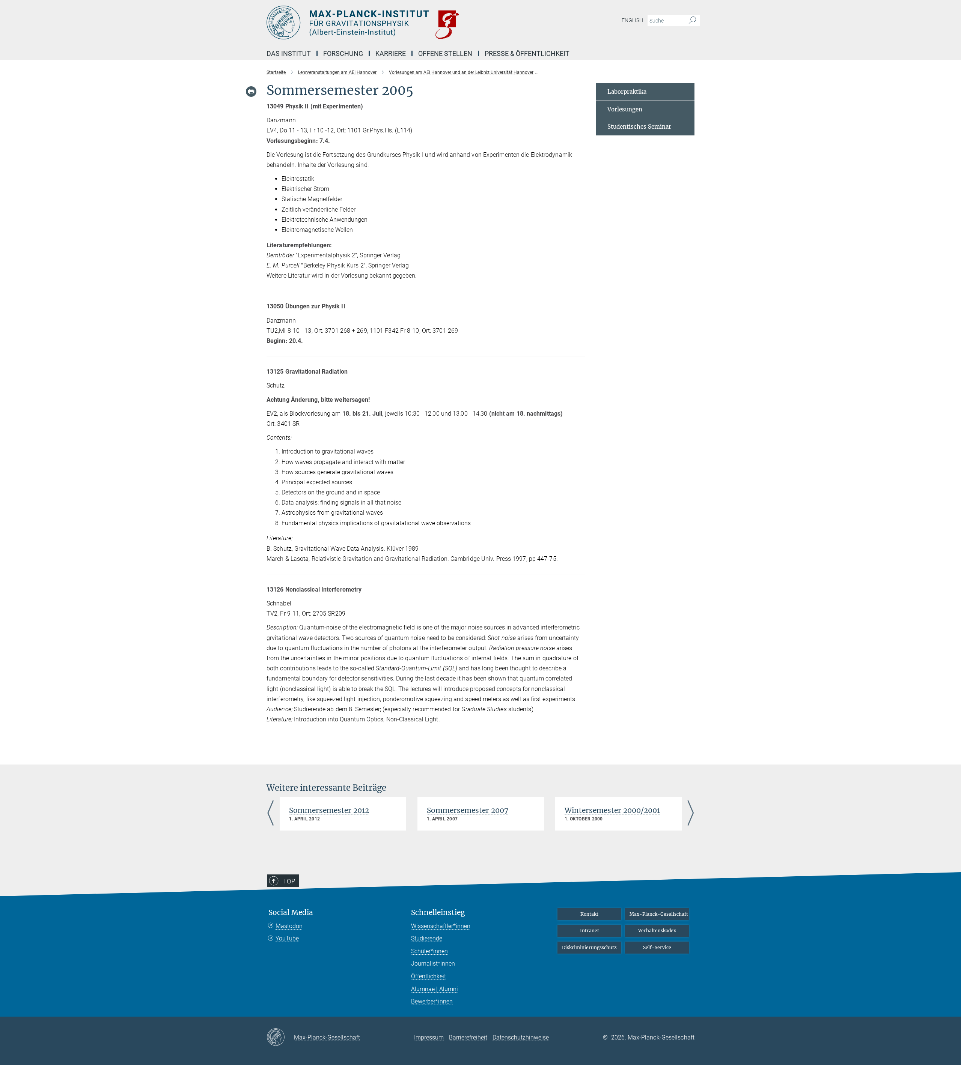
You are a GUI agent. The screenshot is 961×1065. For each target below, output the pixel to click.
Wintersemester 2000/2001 (612, 810)
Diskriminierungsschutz (589, 947)
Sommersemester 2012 (329, 810)
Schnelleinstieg (438, 912)
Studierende (426, 938)
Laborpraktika (626, 91)
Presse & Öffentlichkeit (527, 53)
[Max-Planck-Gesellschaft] (280, 1038)
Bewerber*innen (432, 1001)
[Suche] (692, 20)
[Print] (251, 91)
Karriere (390, 53)
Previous (270, 814)
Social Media (290, 912)
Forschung (343, 53)
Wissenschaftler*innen (440, 926)
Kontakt (589, 914)
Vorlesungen (624, 109)
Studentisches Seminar (639, 126)
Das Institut (289, 53)
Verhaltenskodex (657, 930)
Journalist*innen (433, 963)
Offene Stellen (445, 53)
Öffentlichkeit (428, 976)
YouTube (287, 938)
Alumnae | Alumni (434, 989)
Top (289, 881)
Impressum (429, 1037)
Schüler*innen (429, 951)
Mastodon (289, 926)
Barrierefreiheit (468, 1037)
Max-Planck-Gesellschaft (659, 914)
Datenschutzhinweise (521, 1037)
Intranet (589, 930)
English (632, 20)
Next (690, 814)
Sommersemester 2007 (467, 810)
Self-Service (657, 947)
